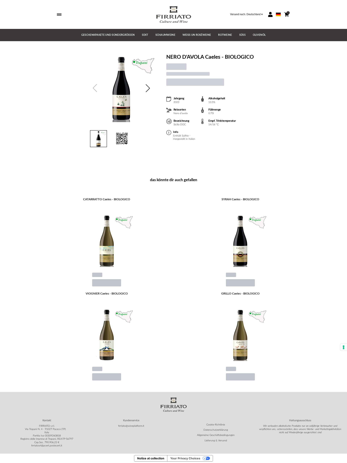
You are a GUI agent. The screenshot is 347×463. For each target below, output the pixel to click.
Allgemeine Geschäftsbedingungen (216, 435)
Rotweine (225, 35)
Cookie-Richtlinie (215, 424)
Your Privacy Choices (185, 458)
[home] (173, 14)
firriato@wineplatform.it (131, 426)
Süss (242, 35)
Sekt (145, 35)
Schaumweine (165, 35)
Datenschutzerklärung (216, 430)
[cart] (286, 14)
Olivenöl (259, 35)
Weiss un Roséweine (197, 35)
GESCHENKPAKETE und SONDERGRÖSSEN (108, 35)
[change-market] (246, 14)
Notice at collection (150, 458)
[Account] (270, 14)
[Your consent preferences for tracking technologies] (343, 347)
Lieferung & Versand (216, 440)
